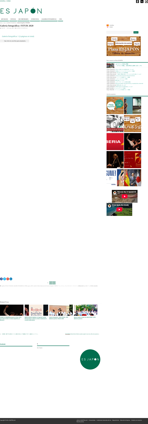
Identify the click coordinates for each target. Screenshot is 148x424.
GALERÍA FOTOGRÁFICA (19, 286)
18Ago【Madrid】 (125, 83)
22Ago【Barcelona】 (118, 77)
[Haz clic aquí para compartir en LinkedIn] (11, 279)
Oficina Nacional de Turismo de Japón (45, 286)
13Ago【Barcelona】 (116, 85)
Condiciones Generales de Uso (104, 420)
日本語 (9, 1)
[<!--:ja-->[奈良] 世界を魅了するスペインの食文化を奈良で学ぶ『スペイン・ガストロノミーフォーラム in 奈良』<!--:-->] (132, 160)
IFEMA (25, 286)
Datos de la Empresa (125, 420)
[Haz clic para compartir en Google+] (7, 279)
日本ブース (87, 286)
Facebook (2, 344)
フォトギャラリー (68, 286)
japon (29, 286)
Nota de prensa (80, 421)
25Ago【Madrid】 (120, 69)
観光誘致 (96, 286)
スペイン (62, 286)
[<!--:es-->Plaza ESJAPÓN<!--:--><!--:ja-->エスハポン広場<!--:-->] (115, 106)
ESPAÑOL (3, 1)
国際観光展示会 (81, 286)
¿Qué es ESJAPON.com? (82, 420)
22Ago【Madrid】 (121, 75)
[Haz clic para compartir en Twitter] (4, 279)
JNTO (32, 286)
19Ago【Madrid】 (115, 80)
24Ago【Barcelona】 (124, 74)
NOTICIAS (13, 19)
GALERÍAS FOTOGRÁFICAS (49, 19)
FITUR (6, 286)
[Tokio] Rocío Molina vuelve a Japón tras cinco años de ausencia (81, 334)
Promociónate (92, 420)
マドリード (75, 286)
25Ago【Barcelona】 (117, 72)
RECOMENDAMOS (23, 19)
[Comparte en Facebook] (1, 279)
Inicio (5, 22)
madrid (35, 286)
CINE (60, 19)
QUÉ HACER (4, 19)
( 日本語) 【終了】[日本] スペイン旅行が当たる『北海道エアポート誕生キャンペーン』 (19, 334)
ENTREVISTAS (35, 19)
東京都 (91, 286)
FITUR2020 (10, 286)
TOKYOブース (57, 286)
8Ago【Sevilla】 (116, 88)
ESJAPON (3, 28)
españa (3, 286)
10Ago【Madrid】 (120, 86)
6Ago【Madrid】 (118, 89)
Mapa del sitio (115, 420)
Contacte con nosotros (136, 420)
